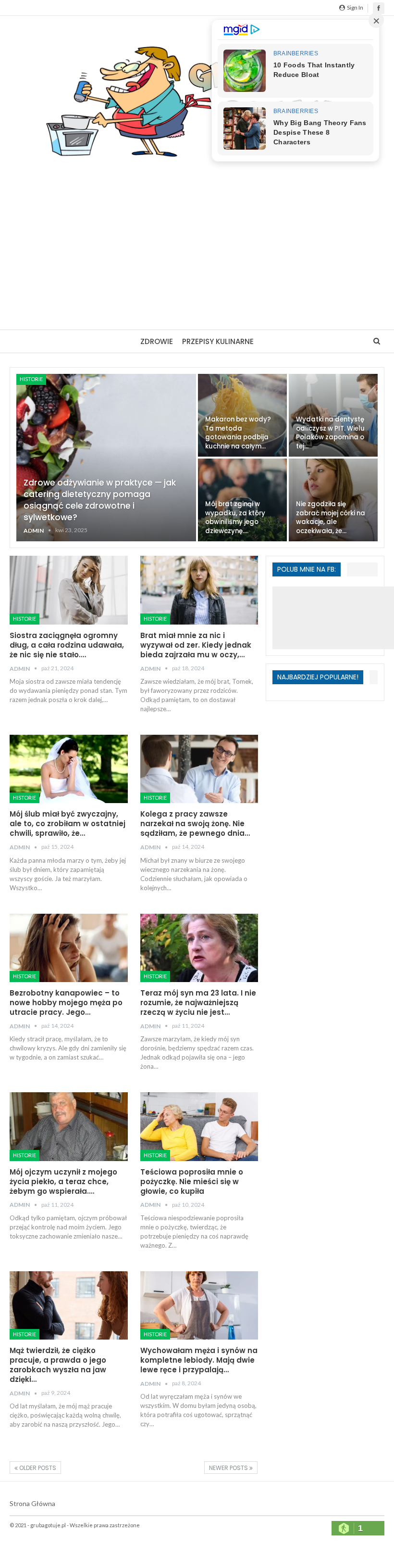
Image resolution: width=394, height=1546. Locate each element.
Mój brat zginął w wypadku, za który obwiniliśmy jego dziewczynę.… (235, 517)
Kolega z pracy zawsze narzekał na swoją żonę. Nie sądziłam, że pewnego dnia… (195, 823)
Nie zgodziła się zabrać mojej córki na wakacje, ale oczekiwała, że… (330, 517)
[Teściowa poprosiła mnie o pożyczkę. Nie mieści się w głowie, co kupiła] (199, 1126)
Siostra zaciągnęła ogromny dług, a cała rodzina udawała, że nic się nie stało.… (67, 645)
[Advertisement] (197, 238)
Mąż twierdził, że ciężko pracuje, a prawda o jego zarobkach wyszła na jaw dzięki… (58, 1364)
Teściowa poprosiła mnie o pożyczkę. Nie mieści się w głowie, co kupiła (191, 1181)
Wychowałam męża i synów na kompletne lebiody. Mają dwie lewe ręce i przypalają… (199, 1360)
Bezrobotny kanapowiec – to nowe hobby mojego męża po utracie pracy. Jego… (66, 1002)
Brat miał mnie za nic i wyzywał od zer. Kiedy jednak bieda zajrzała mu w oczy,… (195, 645)
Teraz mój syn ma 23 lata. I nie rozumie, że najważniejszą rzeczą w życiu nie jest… (198, 1002)
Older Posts (37, 1468)
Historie (31, 379)
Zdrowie (156, 341)
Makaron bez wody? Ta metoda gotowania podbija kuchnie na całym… (238, 432)
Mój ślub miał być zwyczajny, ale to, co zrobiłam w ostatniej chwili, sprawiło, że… (67, 823)
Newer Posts (229, 1468)
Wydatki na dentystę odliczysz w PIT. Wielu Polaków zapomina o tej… (330, 432)
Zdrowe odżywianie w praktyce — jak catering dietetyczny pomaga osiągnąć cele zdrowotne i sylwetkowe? (100, 500)
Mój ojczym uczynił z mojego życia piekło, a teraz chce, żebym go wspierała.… (63, 1181)
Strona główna (32, 1503)
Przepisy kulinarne (218, 341)
